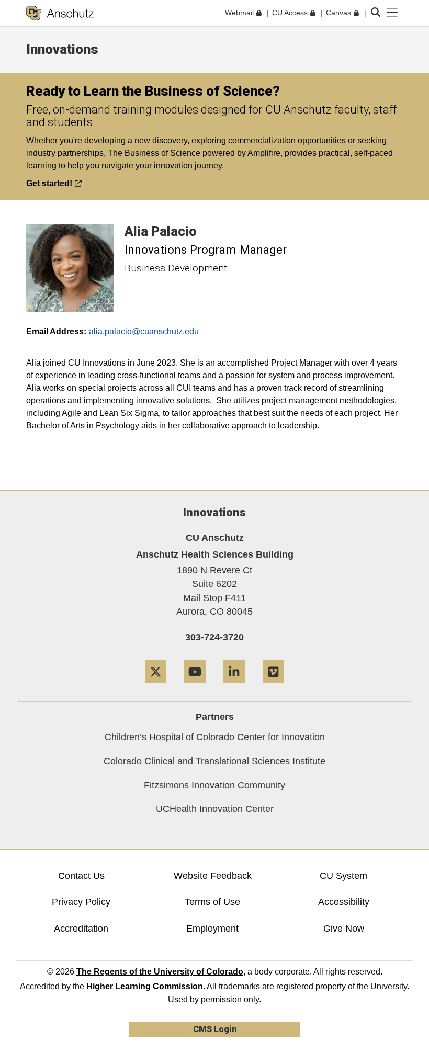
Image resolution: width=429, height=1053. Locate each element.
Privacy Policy (81, 902)
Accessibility (343, 902)
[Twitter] (155, 687)
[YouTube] (194, 687)
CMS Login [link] (214, 1029)
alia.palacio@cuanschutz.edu (144, 331)
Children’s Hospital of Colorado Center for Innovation (215, 737)
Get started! (49, 183)
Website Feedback (213, 875)
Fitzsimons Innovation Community (214, 785)
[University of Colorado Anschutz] (60, 13)
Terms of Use (212, 902)
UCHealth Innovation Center (215, 808)
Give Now (343, 928)
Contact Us (81, 875)
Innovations (62, 49)
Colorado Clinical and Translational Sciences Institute (214, 761)
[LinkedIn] (234, 687)
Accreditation (81, 928)
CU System (343, 875)
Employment (212, 928)
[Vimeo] (273, 687)
